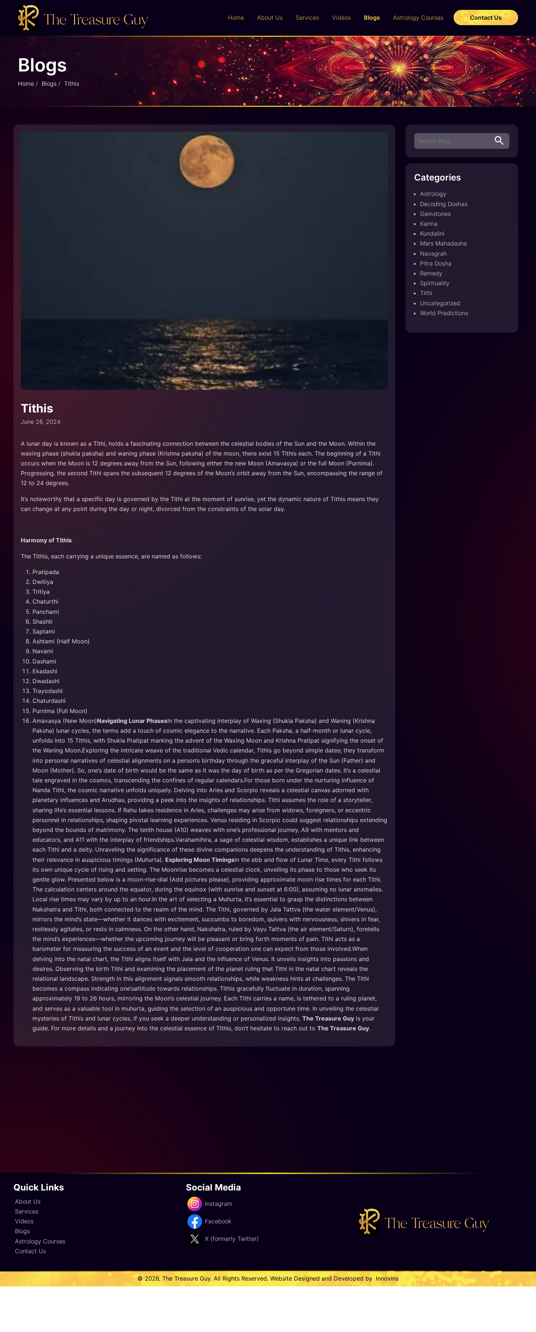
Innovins (386, 1278)
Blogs (372, 17)
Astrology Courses (418, 17)
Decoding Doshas (443, 204)
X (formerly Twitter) (232, 1238)
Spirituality (435, 283)
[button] (499, 141)
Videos (341, 17)
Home (236, 17)
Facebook (218, 1221)
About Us (270, 17)
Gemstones (435, 213)
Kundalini (432, 233)
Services (307, 17)
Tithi (426, 293)
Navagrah (433, 253)
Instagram (218, 1203)
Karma (429, 223)
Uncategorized (440, 303)
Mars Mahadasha (443, 243)
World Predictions (444, 313)
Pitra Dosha (435, 263)
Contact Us (486, 17)
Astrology (433, 193)
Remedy (431, 273)
